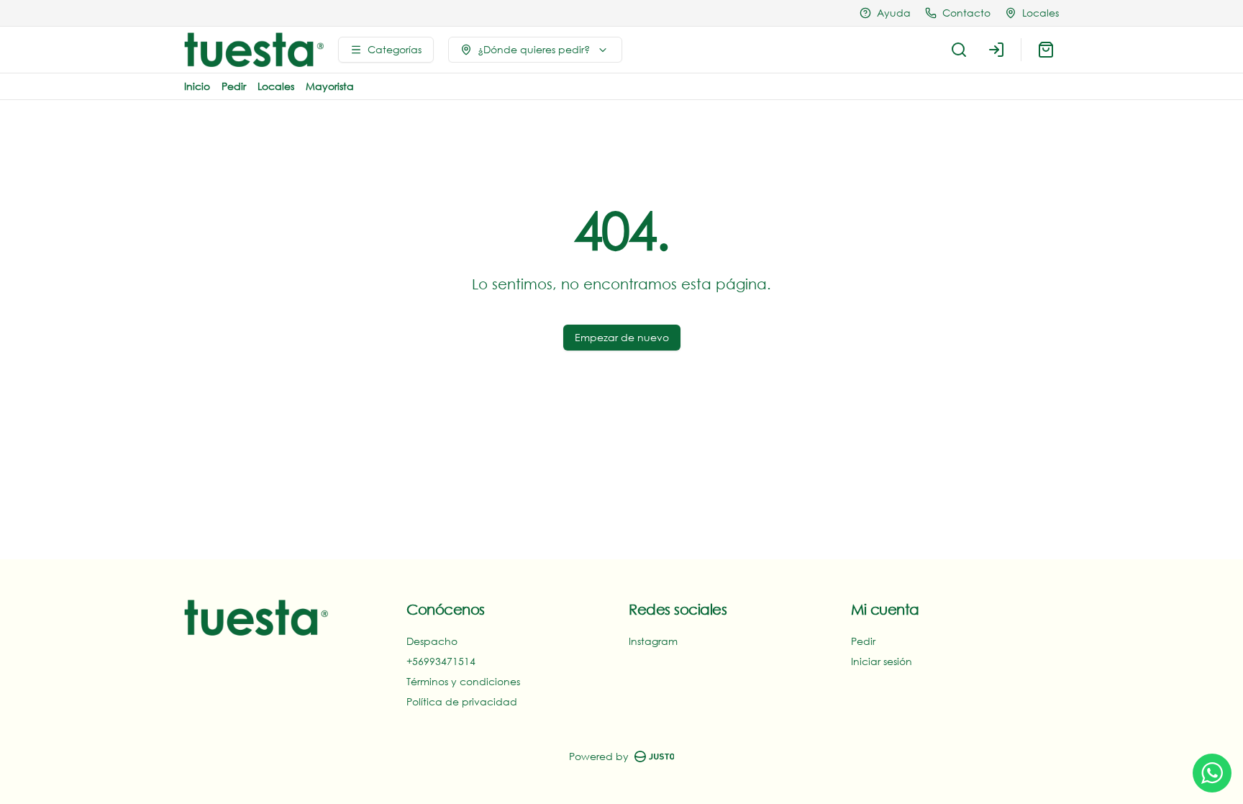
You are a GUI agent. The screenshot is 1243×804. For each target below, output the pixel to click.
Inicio (197, 86)
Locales (276, 86)
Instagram (653, 641)
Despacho (431, 641)
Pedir (234, 86)
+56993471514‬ (440, 661)
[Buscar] (959, 50)
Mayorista (330, 86)
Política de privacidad (461, 701)
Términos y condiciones (463, 681)
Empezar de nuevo (622, 337)
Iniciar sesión (881, 661)
